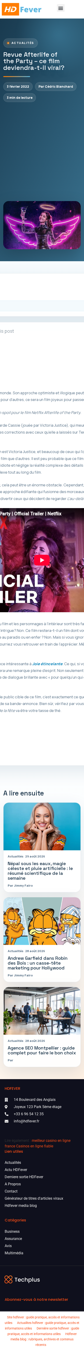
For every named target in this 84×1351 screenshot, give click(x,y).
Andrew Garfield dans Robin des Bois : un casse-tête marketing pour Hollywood (37, 963)
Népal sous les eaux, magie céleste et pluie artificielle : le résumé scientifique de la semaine (40, 871)
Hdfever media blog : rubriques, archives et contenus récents (43, 1339)
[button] (61, 8)
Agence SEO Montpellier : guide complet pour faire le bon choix (42, 1050)
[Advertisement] (42, 151)
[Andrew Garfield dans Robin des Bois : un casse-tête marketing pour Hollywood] (42, 921)
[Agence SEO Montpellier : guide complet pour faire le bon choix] (42, 1011)
